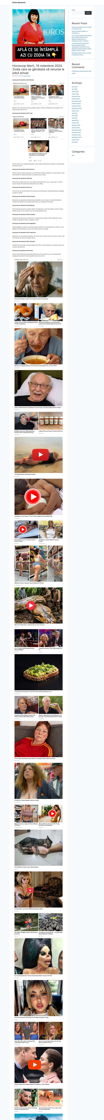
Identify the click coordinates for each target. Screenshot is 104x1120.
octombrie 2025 (76, 106)
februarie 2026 (76, 96)
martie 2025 (75, 122)
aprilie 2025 (75, 120)
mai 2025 (74, 118)
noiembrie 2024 (76, 132)
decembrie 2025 (76, 101)
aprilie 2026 (75, 91)
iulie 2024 (74, 142)
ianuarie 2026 (76, 98)
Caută (73, 10)
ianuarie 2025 (76, 127)
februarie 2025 (76, 125)
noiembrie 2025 (76, 103)
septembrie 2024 (77, 137)
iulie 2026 (74, 86)
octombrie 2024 (76, 134)
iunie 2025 (75, 115)
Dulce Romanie (18, 2)
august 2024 (75, 139)
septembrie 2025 (77, 108)
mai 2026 (74, 89)
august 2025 (75, 110)
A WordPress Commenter (79, 71)
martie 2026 (75, 94)
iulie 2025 (74, 113)
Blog (73, 155)
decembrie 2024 (76, 130)
